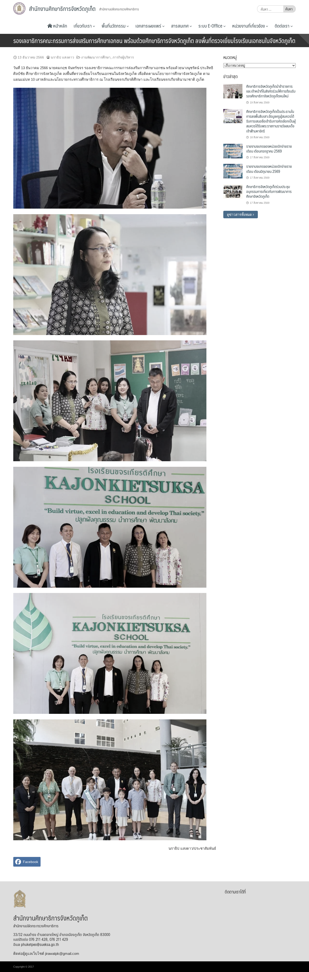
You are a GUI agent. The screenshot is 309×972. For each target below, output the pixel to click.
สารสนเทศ (180, 25)
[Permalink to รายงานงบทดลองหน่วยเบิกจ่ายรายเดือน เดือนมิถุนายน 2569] (233, 171)
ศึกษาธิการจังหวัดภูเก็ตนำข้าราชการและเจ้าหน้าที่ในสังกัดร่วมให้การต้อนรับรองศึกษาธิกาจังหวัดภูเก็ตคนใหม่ (270, 91)
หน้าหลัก (59, 25)
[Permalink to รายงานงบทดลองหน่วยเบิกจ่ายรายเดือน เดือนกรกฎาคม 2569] (233, 151)
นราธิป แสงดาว (62, 57)
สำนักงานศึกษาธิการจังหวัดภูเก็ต (62, 8)
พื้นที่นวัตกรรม (114, 25)
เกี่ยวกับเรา (83, 25)
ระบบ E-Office (210, 25)
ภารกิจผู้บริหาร (123, 57)
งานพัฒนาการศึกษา (96, 57)
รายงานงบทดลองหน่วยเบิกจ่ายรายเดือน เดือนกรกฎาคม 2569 (269, 148)
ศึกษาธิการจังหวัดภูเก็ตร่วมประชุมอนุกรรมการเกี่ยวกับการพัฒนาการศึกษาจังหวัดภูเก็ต (269, 191)
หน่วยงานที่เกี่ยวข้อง (249, 25)
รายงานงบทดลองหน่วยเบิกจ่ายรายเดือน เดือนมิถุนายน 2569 (269, 168)
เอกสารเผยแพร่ (148, 25)
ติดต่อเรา (282, 25)
